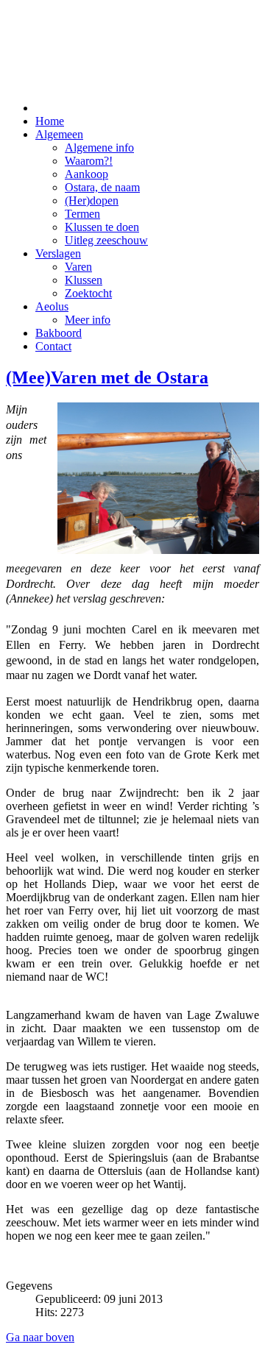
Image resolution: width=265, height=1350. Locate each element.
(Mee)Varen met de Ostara (107, 377)
